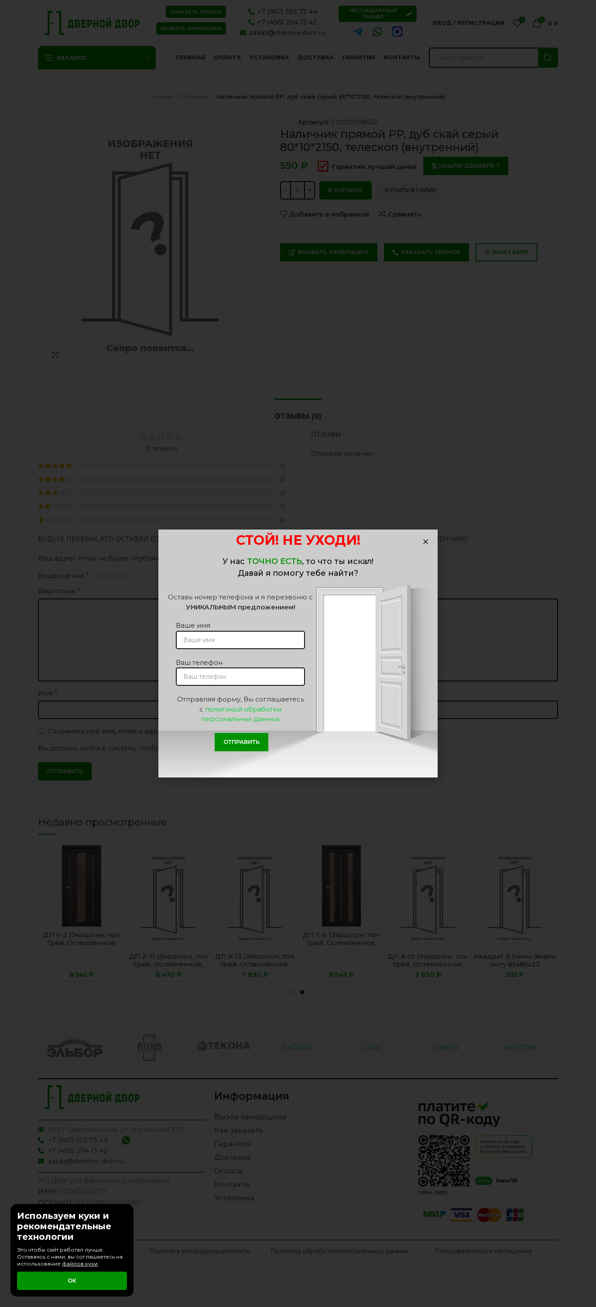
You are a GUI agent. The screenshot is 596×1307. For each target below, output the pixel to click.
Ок (72, 1280)
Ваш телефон (199, 662)
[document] (298, 653)
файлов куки (80, 1263)
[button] (425, 541)
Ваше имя (193, 625)
